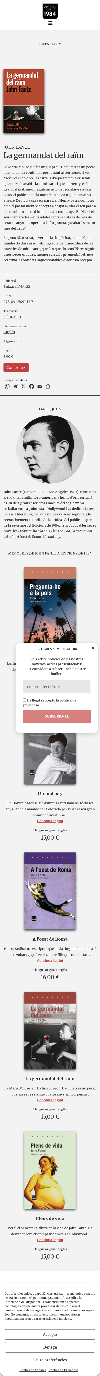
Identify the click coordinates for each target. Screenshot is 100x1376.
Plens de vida (50, 1218)
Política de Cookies (33, 1370)
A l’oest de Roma (50, 939)
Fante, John (50, 409)
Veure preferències (50, 1360)
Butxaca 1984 (14, 286)
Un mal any (50, 793)
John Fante (16, 147)
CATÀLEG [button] (48, 44)
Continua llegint (50, 821)
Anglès (9, 332)
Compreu (15, 367)
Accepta (50, 1334)
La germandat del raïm (50, 1078)
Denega (50, 1347)
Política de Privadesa (63, 1370)
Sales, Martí (12, 317)
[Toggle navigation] (50, 23)
